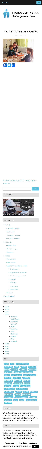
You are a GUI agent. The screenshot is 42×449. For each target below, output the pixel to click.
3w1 (12, 364)
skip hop (8, 386)
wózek (17, 394)
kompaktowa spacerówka (23, 372)
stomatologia (22, 389)
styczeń (14, 341)
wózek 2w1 (26, 394)
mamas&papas (16, 375)
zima (15, 400)
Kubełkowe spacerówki (18, 276)
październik (15, 319)
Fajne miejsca (11, 245)
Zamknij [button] (35, 446)
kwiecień (14, 334)
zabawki (8, 400)
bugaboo (8, 366)
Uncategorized (10, 296)
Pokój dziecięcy (12, 249)
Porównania (14, 286)
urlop (26, 391)
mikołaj (8, 377)
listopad (14, 316)
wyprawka (8, 394)
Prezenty (10, 252)
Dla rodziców (11, 259)
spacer (16, 386)
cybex (24, 366)
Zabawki (10, 293)
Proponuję (8, 242)
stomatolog (9, 389)
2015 (7, 351)
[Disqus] (21, 94)
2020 (7, 311)
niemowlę (8, 380)
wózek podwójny (22, 397)
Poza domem (11, 262)
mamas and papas (29, 375)
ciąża (17, 366)
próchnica (18, 383)
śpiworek (8, 402)
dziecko (14, 369)
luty (12, 339)
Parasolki (13, 279)
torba (19, 391)
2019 (7, 314)
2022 (7, 307)
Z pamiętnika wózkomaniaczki (17, 266)
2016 (7, 349)
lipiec (13, 326)
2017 (7, 346)
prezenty (8, 383)
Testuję (7, 256)
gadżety (23, 369)
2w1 (6, 364)
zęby (22, 400)
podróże (18, 380)
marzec (13, 336)
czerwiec (14, 329)
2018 (7, 344)
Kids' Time (8, 372)
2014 (7, 353)
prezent (27, 380)
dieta (7, 369)
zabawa (33, 397)
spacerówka (26, 386)
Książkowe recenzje (14, 235)
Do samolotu (14, 269)
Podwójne (13, 282)
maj (12, 331)
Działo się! (10, 232)
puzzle (27, 383)
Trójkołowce (14, 289)
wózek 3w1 (9, 397)
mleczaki (27, 377)
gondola (32, 369)
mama (7, 375)
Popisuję (7, 225)
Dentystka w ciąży (13, 228)
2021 (7, 309)
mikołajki (17, 377)
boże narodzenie (22, 364)
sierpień (14, 324)
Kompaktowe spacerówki (18, 272)
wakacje (34, 391)
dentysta (32, 366)
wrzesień (14, 321)
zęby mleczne (31, 400)
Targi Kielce (9, 391)
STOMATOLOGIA (13, 238)
